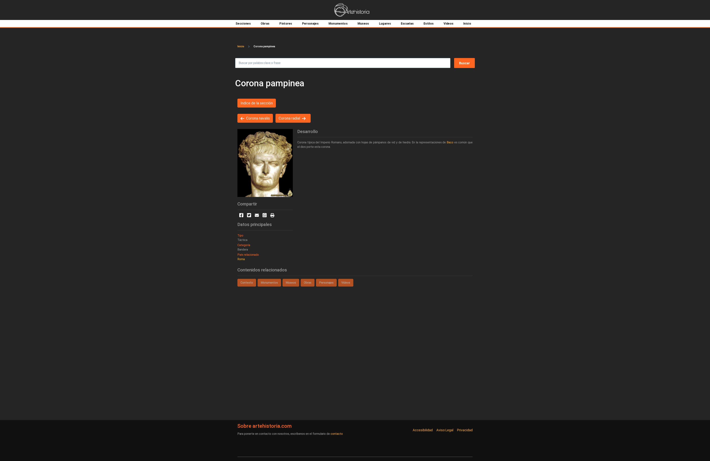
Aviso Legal (444, 430)
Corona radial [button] (289, 118)
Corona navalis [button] (258, 118)
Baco (450, 142)
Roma (241, 259)
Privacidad (465, 430)
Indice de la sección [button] (257, 103)
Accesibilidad (423, 430)
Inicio (240, 46)
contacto (337, 434)
